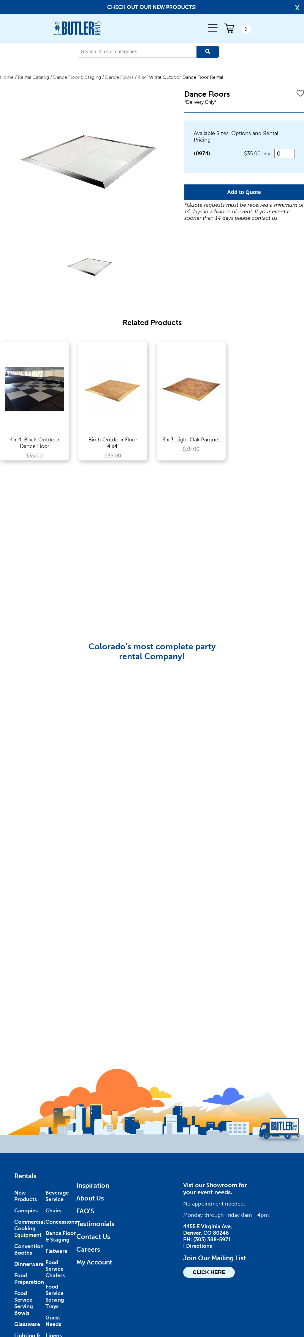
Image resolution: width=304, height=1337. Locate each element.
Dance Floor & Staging (77, 77)
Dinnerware (29, 1264)
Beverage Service (57, 1196)
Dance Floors (119, 77)
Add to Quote (244, 192)
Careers (88, 1249)
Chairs (53, 1210)
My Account (94, 1262)
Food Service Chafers (55, 1269)
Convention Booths (29, 1249)
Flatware (56, 1251)
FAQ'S (85, 1211)
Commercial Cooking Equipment (29, 1228)
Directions (199, 1246)
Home (7, 77)
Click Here (209, 1272)
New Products (25, 1196)
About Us (90, 1198)
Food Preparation (29, 1278)
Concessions (61, 1222)
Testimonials (95, 1224)
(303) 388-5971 (212, 1239)
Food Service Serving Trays (54, 1296)
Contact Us (93, 1237)
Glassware (27, 1324)
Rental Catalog (33, 77)
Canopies (26, 1210)
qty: (268, 153)
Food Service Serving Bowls (23, 1303)
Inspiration (92, 1185)
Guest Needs (53, 1320)
